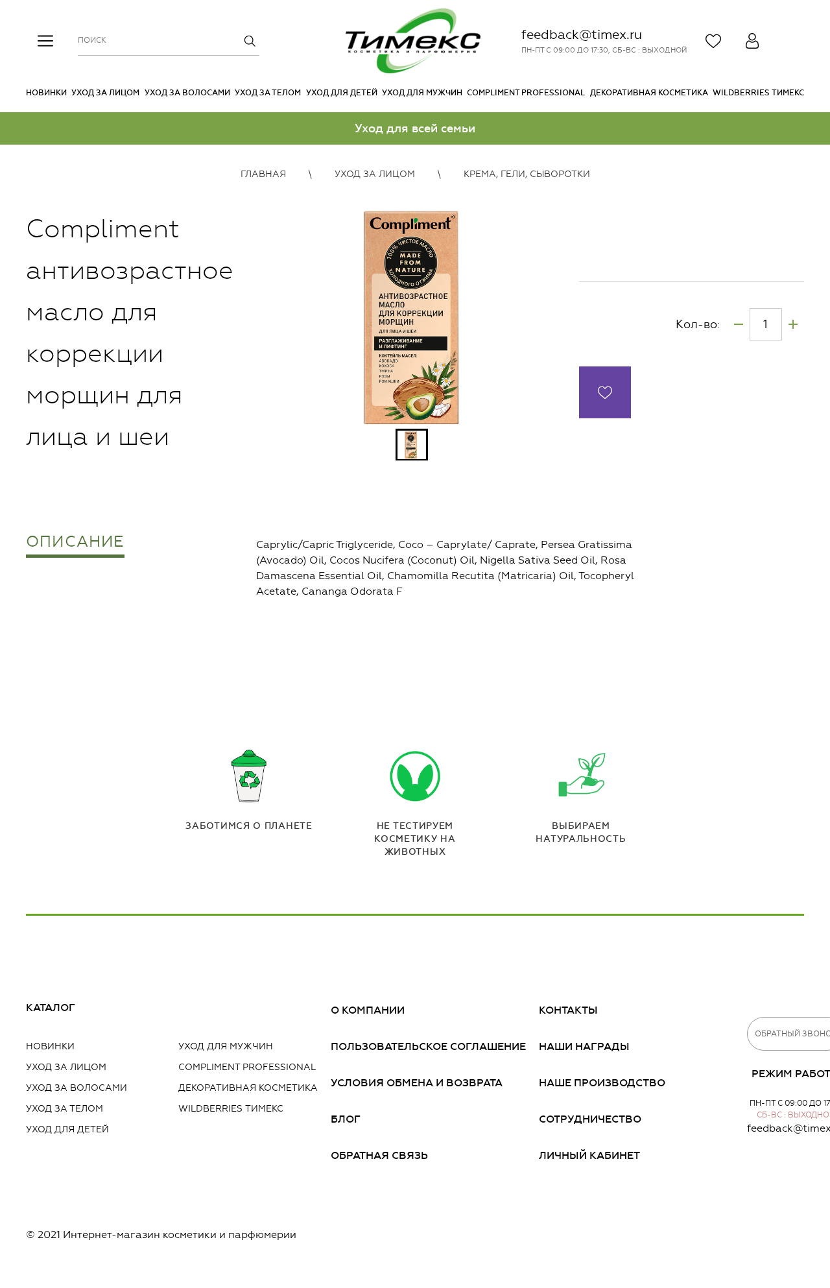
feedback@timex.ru (581, 34)
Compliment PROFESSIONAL (526, 92)
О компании (368, 1010)
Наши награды (584, 1046)
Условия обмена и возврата (417, 1083)
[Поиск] (249, 41)
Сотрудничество (590, 1119)
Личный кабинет (589, 1155)
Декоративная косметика (649, 92)
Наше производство (602, 1083)
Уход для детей (341, 92)
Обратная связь (379, 1155)
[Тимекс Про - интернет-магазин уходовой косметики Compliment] (413, 40)
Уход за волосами (187, 92)
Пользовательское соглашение (428, 1046)
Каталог (50, 1007)
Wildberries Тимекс (758, 92)
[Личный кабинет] (752, 41)
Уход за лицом (105, 92)
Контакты (568, 1010)
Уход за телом (268, 92)
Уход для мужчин (422, 92)
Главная (263, 174)
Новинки (46, 92)
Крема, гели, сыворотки (527, 174)
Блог (346, 1119)
